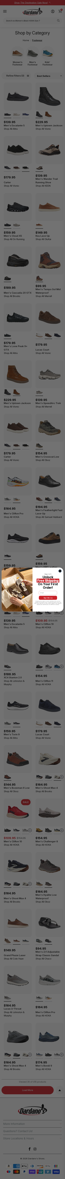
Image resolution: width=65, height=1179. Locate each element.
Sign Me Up (48, 598)
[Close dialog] (60, 570)
